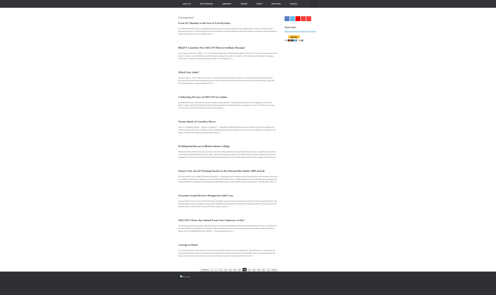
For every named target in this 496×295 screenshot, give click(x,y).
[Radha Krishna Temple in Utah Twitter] (292, 18)
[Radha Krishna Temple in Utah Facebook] (287, 18)
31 (220, 270)
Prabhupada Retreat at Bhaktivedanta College (204, 146)
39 (259, 270)
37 (249, 270)
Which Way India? (188, 72)
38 (254, 270)
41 (268, 270)
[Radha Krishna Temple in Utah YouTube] (308, 18)
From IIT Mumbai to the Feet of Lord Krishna (204, 23)
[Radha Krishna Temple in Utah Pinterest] (303, 18)
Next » (274, 270)
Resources (276, 4)
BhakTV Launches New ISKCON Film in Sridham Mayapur (211, 47)
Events (259, 4)
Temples (244, 4)
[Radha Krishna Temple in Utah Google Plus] (297, 18)
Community (226, 4)
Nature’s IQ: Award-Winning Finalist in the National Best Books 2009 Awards (221, 170)
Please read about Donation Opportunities (300, 31)
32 (225, 270)
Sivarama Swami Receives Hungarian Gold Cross (205, 195)
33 (230, 270)
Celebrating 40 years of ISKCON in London (202, 97)
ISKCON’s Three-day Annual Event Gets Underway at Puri (211, 220)
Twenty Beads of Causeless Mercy (197, 121)
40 (263, 270)
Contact (293, 4)
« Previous (204, 270)
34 (235, 270)
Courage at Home (188, 244)
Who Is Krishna (206, 4)
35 (240, 270)
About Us (187, 4)
